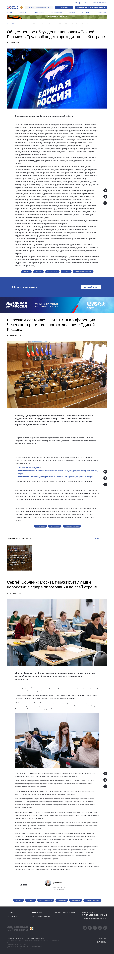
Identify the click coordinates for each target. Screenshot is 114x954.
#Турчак (66, 271)
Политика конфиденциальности (16, 944)
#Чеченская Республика (72, 526)
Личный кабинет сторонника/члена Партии (91, 7)
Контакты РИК (13, 916)
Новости (28, 23)
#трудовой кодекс (52, 271)
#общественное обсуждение (83, 271)
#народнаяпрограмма (45, 900)
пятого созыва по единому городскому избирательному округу (55, 477)
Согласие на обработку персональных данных (21, 948)
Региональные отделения (65, 912)
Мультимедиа (85, 12)
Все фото (96, 538)
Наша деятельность (38, 12)
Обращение (64, 7)
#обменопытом (75, 900)
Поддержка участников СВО (57, 16)
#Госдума (26, 271)
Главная (9, 23)
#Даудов (38, 271)
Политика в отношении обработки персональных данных (24, 946)
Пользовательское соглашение (16, 943)
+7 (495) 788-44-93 (94, 914)
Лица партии (22, 12)
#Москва (18, 900)
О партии (9, 12)
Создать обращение (90, 287)
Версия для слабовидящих (99, 2)
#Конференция (40, 526)
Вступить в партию (101, 12)
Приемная (72, 12)
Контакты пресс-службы (41, 916)
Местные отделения (56, 12)
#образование (62, 900)
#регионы (30, 900)
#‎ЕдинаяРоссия (54, 526)
